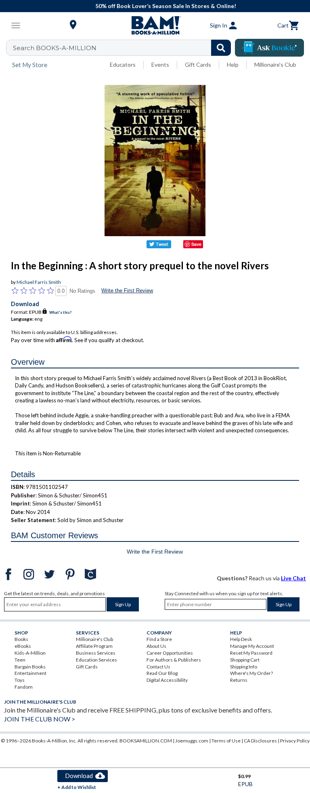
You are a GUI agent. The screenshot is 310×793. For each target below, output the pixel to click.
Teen (20, 660)
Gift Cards (198, 64)
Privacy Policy (295, 741)
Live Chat (293, 578)
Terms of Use (226, 741)
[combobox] (123, 47)
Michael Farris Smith (39, 282)
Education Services (96, 660)
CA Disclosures (260, 741)
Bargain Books (30, 667)
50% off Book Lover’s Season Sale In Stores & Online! (159, 5)
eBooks (23, 646)
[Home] (155, 25)
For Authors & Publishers (174, 660)
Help (233, 64)
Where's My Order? (251, 673)
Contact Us (158, 667)
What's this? (60, 312)
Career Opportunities (170, 653)
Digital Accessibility (167, 680)
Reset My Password (251, 653)
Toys (20, 680)
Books (21, 639)
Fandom (24, 687)
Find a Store (159, 639)
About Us (156, 646)
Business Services (95, 653)
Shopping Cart (245, 660)
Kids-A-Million (30, 653)
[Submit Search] (221, 48)
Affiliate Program (94, 646)
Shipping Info (243, 667)
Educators (123, 64)
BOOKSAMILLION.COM (145, 741)
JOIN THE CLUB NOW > (39, 719)
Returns (238, 680)
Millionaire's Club (275, 64)
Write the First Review (127, 291)
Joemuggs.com (191, 741)
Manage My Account (252, 646)
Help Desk (241, 639)
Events (160, 64)
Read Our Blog (162, 673)
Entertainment (30, 673)
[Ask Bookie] (269, 48)
